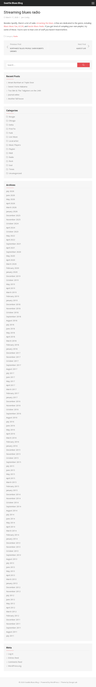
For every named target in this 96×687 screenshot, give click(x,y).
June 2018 (10, 328)
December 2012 (13, 587)
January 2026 (12, 211)
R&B (11, 153)
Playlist (12, 149)
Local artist (13, 141)
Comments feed (15, 662)
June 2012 (10, 599)
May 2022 (10, 235)
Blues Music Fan (10, 26)
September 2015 (13, 462)
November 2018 (13, 308)
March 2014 (11, 530)
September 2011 (13, 627)
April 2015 (10, 478)
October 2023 (12, 231)
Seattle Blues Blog (13, 3)
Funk (11, 133)
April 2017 (10, 385)
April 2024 (10, 227)
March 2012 (11, 611)
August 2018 (11, 320)
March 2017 (11, 389)
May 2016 (10, 429)
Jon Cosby (25, 17)
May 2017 (10, 381)
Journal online (13, 94)
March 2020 (11, 264)
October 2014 (12, 502)
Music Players (15, 145)
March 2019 (11, 292)
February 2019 (12, 296)
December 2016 (13, 401)
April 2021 (10, 247)
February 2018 (12, 345)
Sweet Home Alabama (17, 86)
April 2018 (10, 336)
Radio (16, 36)
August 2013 (11, 559)
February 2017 (12, 393)
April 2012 (10, 607)
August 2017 (11, 369)
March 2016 (11, 438)
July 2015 (10, 466)
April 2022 (10, 239)
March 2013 (11, 579)
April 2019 (10, 288)
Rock (11, 161)
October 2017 (12, 361)
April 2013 (10, 575)
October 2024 (12, 223)
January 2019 (12, 300)
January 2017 (12, 397)
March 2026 (11, 207)
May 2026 (10, 199)
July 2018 (10, 324)
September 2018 (13, 316)
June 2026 (10, 195)
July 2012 (10, 595)
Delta (11, 124)
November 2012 (13, 591)
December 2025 (13, 215)
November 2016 (13, 405)
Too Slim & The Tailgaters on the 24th (24, 90)
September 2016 (13, 413)
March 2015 (11, 482)
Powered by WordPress (50, 682)
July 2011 (10, 636)
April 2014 (10, 526)
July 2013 (10, 563)
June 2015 (10, 470)
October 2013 (12, 551)
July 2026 (10, 191)
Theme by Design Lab (69, 682)
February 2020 (12, 268)
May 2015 (10, 474)
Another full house (16, 98)
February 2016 (12, 442)
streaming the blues (45, 23)
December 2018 (13, 304)
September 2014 (13, 506)
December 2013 (13, 543)
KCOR (21, 26)
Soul (10, 165)
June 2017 (10, 377)
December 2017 (13, 353)
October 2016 (12, 409)
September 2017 (13, 365)
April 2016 (10, 433)
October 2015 (12, 458)
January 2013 (12, 583)
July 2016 (10, 421)
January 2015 (12, 490)
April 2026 (10, 203)
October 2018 (12, 312)
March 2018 (11, 341)
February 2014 (12, 535)
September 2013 (13, 555)
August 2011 (11, 632)
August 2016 (11, 417)
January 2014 (12, 539)
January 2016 (12, 446)
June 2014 (10, 518)
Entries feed (13, 658)
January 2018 (12, 349)
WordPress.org (14, 666)
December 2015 (13, 450)
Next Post (81, 46)
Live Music (13, 137)
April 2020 (10, 260)
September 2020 (13, 252)
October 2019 (12, 280)
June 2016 (10, 425)
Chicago (12, 120)
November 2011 (13, 623)
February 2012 (12, 615)
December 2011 (13, 619)
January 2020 (12, 272)
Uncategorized (15, 173)
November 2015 (13, 454)
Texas (11, 169)
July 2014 (10, 514)
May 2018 (10, 332)
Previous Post (27, 47)
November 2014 (13, 498)
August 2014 (11, 510)
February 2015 (12, 486)
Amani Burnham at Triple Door (21, 82)
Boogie (12, 116)
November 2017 (13, 357)
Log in (10, 654)
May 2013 (10, 571)
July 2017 (10, 373)
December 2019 (13, 276)
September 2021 (13, 244)
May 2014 (10, 522)
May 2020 (10, 256)
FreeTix (12, 128)
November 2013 (13, 547)
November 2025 (13, 219)
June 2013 (10, 567)
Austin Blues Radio (36, 26)
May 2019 (10, 284)
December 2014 (13, 494)
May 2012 (10, 603)
